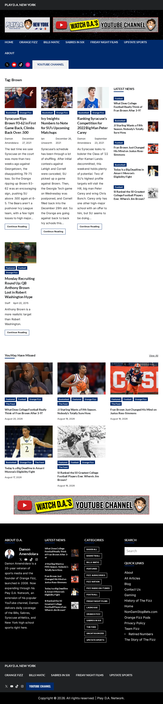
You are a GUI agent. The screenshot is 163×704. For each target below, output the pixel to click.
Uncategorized (95, 633)
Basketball (11, 112)
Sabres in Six (93, 620)
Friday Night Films (97, 601)
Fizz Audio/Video (95, 575)
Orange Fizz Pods (137, 617)
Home (128, 606)
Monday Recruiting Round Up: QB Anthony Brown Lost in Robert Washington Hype (20, 287)
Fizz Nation (93, 581)
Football (22, 268)
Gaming (130, 595)
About (128, 572)
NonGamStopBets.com (140, 612)
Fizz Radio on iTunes (98, 588)
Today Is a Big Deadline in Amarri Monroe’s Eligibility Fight (129, 173)
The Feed (10, 404)
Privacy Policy (134, 623)
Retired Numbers (141, 634)
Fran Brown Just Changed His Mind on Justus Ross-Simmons (129, 151)
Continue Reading (17, 226)
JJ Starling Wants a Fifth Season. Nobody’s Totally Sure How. (129, 129)
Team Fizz (132, 629)
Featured (10, 268)
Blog (127, 584)
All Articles (132, 578)
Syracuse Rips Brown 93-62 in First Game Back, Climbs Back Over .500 (20, 125)
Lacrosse (92, 607)
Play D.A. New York (20, 5)
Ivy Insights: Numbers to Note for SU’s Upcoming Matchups (55, 125)
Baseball (91, 549)
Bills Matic (92, 562)
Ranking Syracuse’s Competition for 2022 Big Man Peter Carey (92, 125)
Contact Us (132, 589)
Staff (7, 303)
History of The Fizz (138, 600)
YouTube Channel (40, 686)
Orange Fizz (26, 112)
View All (153, 355)
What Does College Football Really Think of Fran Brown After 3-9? (128, 107)
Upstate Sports (95, 640)
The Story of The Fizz (140, 640)
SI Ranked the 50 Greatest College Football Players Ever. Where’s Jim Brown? (129, 195)
